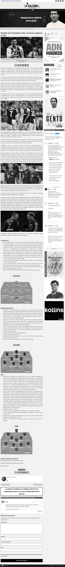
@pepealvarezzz (51, 192)
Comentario (4, 522)
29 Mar (55, 143)
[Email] (28, 65)
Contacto (57, 565)
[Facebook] (15, 65)
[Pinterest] (23, 65)
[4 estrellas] (22, 61)
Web (2, 547)
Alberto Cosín (48, 82)
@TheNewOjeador (52, 191)
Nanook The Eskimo (53, 76)
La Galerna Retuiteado (56, 187)
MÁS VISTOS (50, 65)
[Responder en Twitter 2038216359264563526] (49, 222)
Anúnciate (62, 565)
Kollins (49, 189)
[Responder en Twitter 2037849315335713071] (49, 246)
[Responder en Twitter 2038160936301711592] (49, 199)
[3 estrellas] (21, 61)
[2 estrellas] (20, 61)
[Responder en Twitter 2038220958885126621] (49, 184)
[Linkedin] (20, 65)
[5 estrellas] (23, 61)
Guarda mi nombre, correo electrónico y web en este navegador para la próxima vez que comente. (21, 555)
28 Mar (55, 225)
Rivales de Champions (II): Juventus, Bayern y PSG (12, 463)
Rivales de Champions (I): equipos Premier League (12, 460)
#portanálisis (51, 208)
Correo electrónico (6, 542)
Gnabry (19, 316)
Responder (39, 511)
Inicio (3, 28)
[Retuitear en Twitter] (51, 187)
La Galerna (48, 88)
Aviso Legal (52, 565)
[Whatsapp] (25, 65)
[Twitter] (18, 65)
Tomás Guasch (52, 71)
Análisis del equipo (9, 28)
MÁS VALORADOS (59, 65)
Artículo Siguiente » (37, 484)
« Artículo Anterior (5, 484)
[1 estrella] (19, 61)
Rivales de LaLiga (5, 465)
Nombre (3, 536)
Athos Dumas (48, 94)
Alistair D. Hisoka (11, 477)
